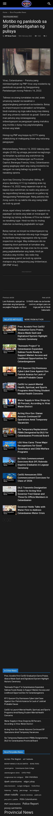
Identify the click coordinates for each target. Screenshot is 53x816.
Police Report (31, 803)
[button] (49, 3)
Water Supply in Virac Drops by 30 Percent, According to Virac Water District (34, 403)
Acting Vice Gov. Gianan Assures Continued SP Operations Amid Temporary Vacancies (24, 730)
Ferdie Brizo (36, 786)
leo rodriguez (34, 790)
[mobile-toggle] (4, 3)
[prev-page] (4, 520)
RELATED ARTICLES (12, 319)
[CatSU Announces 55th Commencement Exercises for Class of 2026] (9, 477)
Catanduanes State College (24, 768)
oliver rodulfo (11, 794)
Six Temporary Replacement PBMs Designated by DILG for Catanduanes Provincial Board (33, 432)
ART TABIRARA (28, 759)
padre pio (38, 795)
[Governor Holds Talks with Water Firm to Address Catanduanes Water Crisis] (9, 510)
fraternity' (7, 790)
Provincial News (18, 812)
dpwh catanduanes (13, 781)
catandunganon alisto (12, 773)
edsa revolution (9, 786)
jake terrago (24, 790)
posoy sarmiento (13, 808)
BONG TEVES (34, 764)
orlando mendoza (26, 795)
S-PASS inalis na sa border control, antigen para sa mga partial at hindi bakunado (38, 305)
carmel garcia (8, 768)
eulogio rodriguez (23, 786)
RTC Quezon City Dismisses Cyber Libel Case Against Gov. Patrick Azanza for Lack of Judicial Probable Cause (25, 701)
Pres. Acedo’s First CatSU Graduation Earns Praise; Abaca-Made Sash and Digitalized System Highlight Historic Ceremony (32, 332)
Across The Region (12, 759)
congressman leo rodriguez (13, 777)
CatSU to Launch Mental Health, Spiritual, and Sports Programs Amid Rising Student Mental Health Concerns (27, 713)
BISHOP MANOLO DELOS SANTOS (16, 764)
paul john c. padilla (11, 799)
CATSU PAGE (26, 773)
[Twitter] (11, 42)
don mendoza (31, 777)
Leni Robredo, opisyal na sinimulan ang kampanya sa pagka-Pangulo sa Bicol (14, 304)
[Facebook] (5, 42)
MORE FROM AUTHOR (34, 319)
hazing (15, 790)
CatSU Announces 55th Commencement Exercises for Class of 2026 (34, 477)
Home (5, 12)
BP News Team (10, 36)
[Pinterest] (18, 42)
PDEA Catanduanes (28, 799)
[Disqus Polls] (26, 560)
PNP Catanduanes (12, 804)
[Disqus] (26, 631)
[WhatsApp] (24, 42)
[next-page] (8, 520)
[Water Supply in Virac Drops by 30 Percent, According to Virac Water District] (9, 403)
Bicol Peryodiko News (18, 12)
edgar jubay (29, 781)
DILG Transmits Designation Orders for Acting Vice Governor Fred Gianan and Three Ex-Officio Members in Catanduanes (33, 493)
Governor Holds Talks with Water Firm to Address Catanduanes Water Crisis (31, 509)
